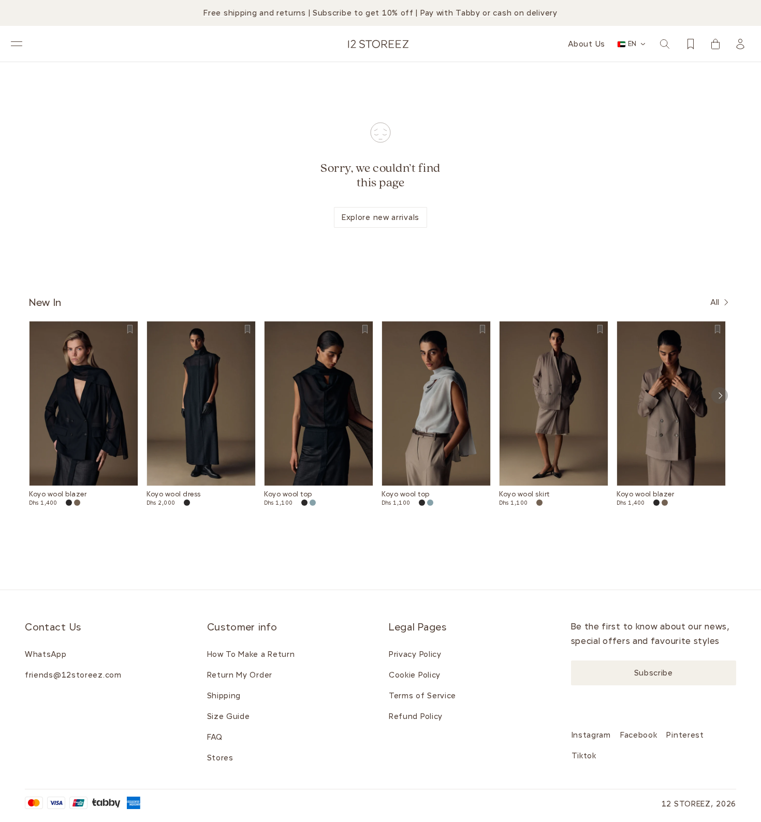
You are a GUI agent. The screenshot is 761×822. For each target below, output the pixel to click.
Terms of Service (422, 696)
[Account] (740, 44)
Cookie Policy (415, 675)
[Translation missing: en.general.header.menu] (16, 44)
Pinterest (685, 735)
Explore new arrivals (380, 217)
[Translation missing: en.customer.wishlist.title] (690, 44)
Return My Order (240, 675)
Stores (220, 758)
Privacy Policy (415, 654)
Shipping (224, 696)
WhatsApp (46, 654)
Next (719, 395)
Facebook (638, 735)
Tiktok (584, 756)
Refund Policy (416, 716)
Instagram (591, 735)
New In (45, 302)
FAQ (215, 737)
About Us (586, 44)
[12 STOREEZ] (378, 44)
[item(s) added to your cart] (715, 44)
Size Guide (228, 716)
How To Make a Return (251, 654)
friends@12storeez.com (73, 675)
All (715, 302)
